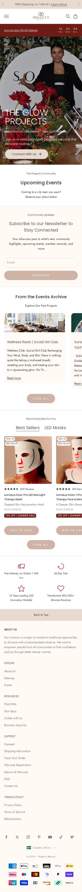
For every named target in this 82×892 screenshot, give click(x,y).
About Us (10, 671)
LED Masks (55, 428)
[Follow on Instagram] (28, 837)
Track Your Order (15, 758)
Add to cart (21, 530)
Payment (9, 744)
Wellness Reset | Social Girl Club (32, 342)
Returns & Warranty (16, 772)
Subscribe (41, 275)
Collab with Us (13, 718)
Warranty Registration (17, 765)
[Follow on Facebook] (6, 837)
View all (41, 399)
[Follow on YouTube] (50, 837)
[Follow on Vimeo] (72, 837)
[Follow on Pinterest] (39, 837)
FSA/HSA (10, 704)
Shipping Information (17, 751)
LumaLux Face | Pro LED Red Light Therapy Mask (24, 497)
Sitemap (9, 678)
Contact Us (11, 786)
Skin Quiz (10, 711)
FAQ (7, 779)
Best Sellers (28, 428)
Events (8, 685)
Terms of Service (14, 812)
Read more (14, 378)
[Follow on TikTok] (61, 837)
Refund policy (12, 819)
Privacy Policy (13, 805)
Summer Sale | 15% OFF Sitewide (20, 30)
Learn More (59, 4)
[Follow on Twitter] (17, 837)
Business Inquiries (15, 725)
